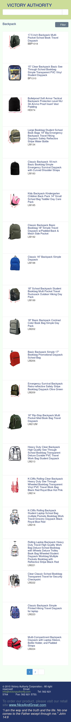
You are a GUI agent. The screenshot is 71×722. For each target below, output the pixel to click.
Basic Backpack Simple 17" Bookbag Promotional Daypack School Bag (45, 354)
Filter (63, 24)
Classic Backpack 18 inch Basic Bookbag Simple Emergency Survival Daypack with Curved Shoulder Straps (45, 166)
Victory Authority (29, 5)
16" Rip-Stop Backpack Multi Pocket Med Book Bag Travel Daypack (44, 418)
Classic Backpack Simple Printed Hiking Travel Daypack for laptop (45, 608)
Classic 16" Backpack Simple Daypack (44, 258)
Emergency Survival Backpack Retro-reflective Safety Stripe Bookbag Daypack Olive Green (45, 386)
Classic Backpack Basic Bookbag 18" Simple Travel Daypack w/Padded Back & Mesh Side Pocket (43, 229)
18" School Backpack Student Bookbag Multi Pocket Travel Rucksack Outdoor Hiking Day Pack (45, 292)
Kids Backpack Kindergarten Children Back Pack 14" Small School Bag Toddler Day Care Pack (45, 197)
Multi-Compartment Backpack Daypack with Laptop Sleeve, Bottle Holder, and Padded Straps (45, 641)
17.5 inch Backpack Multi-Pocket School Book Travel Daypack (43, 37)
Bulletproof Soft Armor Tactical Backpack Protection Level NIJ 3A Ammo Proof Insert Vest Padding (45, 102)
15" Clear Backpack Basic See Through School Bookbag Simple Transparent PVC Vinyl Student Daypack (45, 71)
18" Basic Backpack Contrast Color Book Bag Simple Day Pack (44, 322)
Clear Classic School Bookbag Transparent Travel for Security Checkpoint (45, 576)
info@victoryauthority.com (17, 691)
